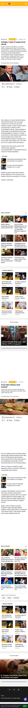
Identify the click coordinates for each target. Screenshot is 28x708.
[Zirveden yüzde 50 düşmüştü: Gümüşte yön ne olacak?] (14, 166)
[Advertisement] (14, 23)
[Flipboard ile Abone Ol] (19, 84)
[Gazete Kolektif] (9, 3)
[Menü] (2, 3)
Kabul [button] (25, 706)
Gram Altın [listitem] (16, 597)
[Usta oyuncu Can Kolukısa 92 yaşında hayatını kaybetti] (14, 336)
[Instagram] (18, 689)
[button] (26, 4)
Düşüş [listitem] (9, 597)
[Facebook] (9, 689)
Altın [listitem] (3, 597)
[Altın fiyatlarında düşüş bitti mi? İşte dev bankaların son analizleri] (14, 160)
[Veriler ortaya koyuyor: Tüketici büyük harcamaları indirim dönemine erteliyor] (20, 294)
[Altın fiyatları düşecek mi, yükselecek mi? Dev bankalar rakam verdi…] (7, 294)
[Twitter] (14, 689)
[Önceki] (2, 336)
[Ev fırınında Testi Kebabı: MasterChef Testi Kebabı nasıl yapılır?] (14, 669)
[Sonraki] (26, 336)
